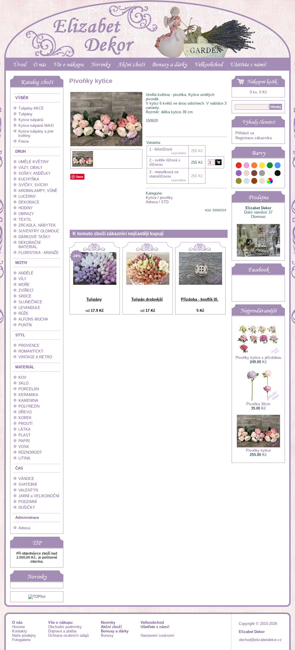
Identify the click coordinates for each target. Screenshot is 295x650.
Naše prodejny (24, 635)
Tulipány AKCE (31, 108)
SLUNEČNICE (30, 302)
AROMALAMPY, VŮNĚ (37, 191)
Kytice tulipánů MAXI (36, 125)
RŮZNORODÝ (30, 452)
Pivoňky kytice (258, 450)
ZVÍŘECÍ (25, 290)
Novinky (100, 64)
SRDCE (24, 296)
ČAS (19, 468)
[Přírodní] (262, 182)
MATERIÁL (24, 367)
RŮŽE (23, 313)
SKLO (23, 383)
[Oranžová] (254, 166)
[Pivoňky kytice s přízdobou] (258, 353)
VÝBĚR (21, 98)
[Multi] (270, 182)
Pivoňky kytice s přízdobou (258, 357)
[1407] (218, 162)
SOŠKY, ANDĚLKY (34, 173)
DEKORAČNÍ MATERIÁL (29, 244)
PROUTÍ (25, 423)
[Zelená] (270, 166)
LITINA (24, 458)
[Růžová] (246, 166)
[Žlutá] (262, 166)
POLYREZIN (28, 406)
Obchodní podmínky (65, 627)
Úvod (19, 64)
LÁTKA (24, 429)
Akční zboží (131, 64)
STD (165, 202)
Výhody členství (258, 121)
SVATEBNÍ (27, 484)
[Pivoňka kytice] (83, 166)
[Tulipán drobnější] (147, 283)
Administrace (27, 517)
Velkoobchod (208, 64)
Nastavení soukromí (157, 635)
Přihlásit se (244, 133)
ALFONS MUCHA (33, 319)
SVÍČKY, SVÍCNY (33, 185)
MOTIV (21, 263)
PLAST (24, 435)
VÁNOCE (26, 478)
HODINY (25, 208)
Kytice (151, 197)
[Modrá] (277, 166)
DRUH (20, 151)
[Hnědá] (254, 174)
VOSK (23, 446)
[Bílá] (270, 174)
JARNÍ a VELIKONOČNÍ (38, 496)
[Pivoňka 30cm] (258, 399)
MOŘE (24, 284)
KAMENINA (28, 400)
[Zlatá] (238, 182)
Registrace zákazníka (253, 138)
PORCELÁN (28, 389)
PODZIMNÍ (27, 502)
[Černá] (277, 174)
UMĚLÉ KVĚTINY (33, 162)
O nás (39, 64)
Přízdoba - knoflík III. (199, 299)
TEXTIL (24, 219)
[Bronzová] (254, 182)
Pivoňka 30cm (258, 404)
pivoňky (166, 197)
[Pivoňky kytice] (106, 158)
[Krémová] (277, 182)
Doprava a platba (62, 631)
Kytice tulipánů (30, 120)
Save (79, 176)
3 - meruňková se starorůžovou (163, 174)
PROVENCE (28, 345)
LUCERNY (27, 196)
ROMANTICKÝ (31, 351)
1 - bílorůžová (160, 149)
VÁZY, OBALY (30, 167)
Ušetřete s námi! (248, 64)
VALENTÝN (28, 490)
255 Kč (197, 162)
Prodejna (258, 197)
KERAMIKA (28, 395)
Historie (18, 627)
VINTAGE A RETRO (35, 357)
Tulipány (25, 114)
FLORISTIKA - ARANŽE (38, 252)
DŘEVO (25, 412)
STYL (20, 335)
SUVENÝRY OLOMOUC (38, 231)
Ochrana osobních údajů (68, 635)
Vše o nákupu (68, 64)
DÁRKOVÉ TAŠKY (34, 237)
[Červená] (238, 166)
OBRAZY (26, 214)
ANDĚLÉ (25, 273)
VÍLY (22, 279)
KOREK (25, 418)
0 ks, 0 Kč (258, 92)
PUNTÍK (25, 325)
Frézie (23, 141)
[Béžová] (246, 174)
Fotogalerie (21, 640)
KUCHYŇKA (28, 179)
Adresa (24, 528)
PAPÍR (24, 441)
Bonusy (107, 635)
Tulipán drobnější (147, 299)
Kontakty (19, 631)
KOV (22, 377)
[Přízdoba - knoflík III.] (200, 283)
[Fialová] (238, 174)
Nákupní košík (262, 81)
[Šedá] (262, 174)
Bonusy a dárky (169, 64)
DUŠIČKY (26, 507)
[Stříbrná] (246, 182)
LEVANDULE (29, 308)
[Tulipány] (94, 283)
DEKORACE (28, 202)
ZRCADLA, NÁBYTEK (37, 225)
